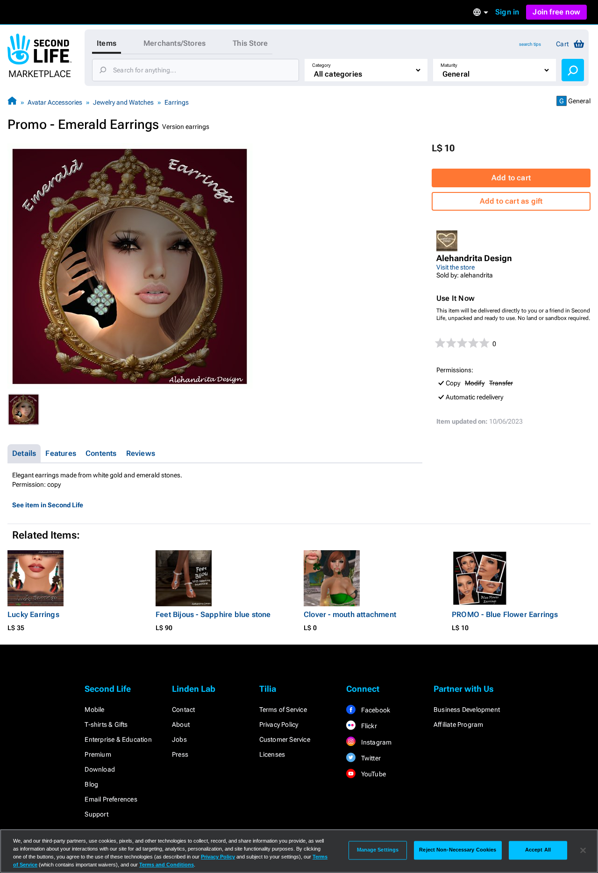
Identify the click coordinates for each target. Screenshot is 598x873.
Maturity (449, 65)
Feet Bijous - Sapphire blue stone (213, 614)
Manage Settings (378, 850)
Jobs (179, 739)
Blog (91, 784)
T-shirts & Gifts (106, 724)
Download (100, 769)
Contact (183, 709)
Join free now (556, 11)
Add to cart (511, 177)
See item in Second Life (47, 505)
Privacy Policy (279, 724)
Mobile (94, 709)
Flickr (368, 726)
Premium (98, 754)
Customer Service (284, 739)
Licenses (272, 754)
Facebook (374, 710)
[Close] (583, 850)
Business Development (467, 709)
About (181, 724)
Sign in (507, 11)
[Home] (12, 102)
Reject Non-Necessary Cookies (457, 850)
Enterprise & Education (118, 739)
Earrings (176, 102)
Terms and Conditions (166, 864)
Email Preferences (111, 799)
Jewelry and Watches (123, 102)
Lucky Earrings (33, 614)
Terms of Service (283, 709)
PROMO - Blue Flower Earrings (505, 614)
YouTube (372, 774)
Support (96, 814)
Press (180, 754)
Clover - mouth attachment (350, 614)
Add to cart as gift (511, 201)
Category (321, 65)
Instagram (375, 742)
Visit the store (455, 267)
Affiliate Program (458, 724)
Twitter (370, 758)
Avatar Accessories (55, 102)
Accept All (538, 850)
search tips (530, 44)
